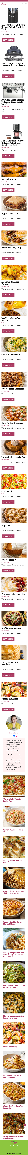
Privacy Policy (22, 1149)
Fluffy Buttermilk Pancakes (9, 663)
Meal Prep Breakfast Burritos (11, 319)
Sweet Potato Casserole (12, 389)
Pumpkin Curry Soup (11, 247)
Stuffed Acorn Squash (11, 628)
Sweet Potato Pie (9, 560)
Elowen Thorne (14, 733)
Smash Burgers (8, 179)
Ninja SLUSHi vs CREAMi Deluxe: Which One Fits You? (13, 27)
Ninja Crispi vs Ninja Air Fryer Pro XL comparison (13, 64)
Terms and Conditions (13, 1149)
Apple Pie (5, 525)
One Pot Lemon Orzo (11, 354)
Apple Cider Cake (9, 213)
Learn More (8, 40)
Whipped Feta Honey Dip (13, 594)
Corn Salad (6, 491)
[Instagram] (13, 1145)
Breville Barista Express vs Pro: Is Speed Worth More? (12, 102)
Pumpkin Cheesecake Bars (13, 457)
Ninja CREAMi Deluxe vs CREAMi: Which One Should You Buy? (12, 143)
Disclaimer (14, 1151)
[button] (22, 4)
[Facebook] (10, 1145)
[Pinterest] (17, 1145)
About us (4, 1149)
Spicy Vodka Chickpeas (12, 423)
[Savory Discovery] (3, 4)
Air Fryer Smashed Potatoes (10, 283)
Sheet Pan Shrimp (9, 699)
